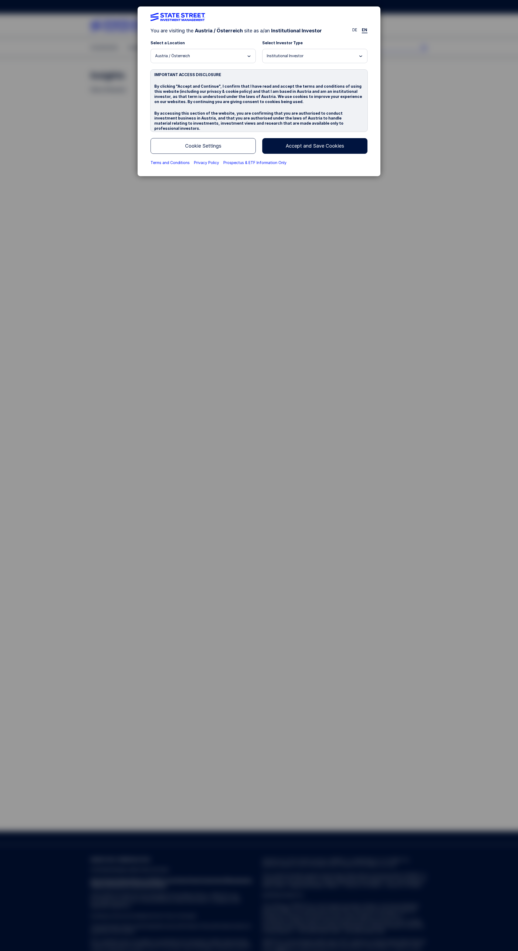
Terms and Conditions (170, 162)
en (364, 30)
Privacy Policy (206, 162)
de (354, 30)
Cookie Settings (203, 146)
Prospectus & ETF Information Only (255, 162)
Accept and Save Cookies (315, 146)
